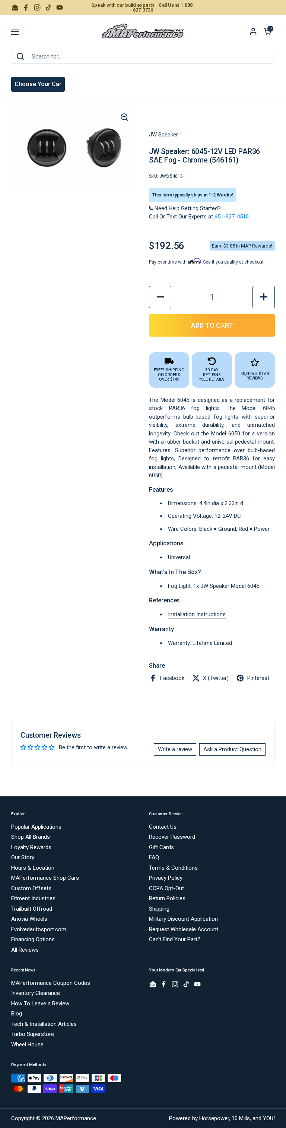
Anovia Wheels (29, 919)
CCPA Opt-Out (166, 888)
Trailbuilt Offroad (31, 908)
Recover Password (172, 837)
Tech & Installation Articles (44, 1024)
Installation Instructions (197, 614)
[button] (267, 31)
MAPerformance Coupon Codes (50, 983)
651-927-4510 (231, 216)
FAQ (154, 857)
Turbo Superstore (32, 1034)
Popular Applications (36, 826)
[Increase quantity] (263, 297)
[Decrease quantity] (160, 297)
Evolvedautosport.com (38, 929)
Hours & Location (32, 867)
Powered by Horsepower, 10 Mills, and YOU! (222, 1118)
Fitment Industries (33, 898)
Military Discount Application (183, 919)
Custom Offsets (31, 888)
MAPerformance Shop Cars (45, 878)
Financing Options (33, 939)
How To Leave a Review (40, 1003)
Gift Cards (161, 847)
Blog (16, 1013)
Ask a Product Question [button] (232, 749)
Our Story (22, 857)
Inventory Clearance (35, 993)
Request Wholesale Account (183, 929)
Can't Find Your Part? (174, 939)
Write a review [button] (175, 749)
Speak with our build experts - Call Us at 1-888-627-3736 (142, 7)
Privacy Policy (165, 878)
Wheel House (27, 1044)
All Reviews (25, 949)
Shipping (159, 908)
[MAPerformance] (143, 32)
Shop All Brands (30, 837)
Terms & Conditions (173, 867)
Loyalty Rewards (31, 847)
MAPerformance (75, 1118)
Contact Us (163, 826)
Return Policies (167, 898)
